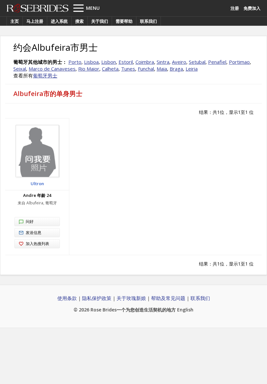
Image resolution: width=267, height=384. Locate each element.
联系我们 (148, 21)
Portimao (239, 62)
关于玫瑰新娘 (131, 298)
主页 (14, 21)
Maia (162, 68)
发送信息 (33, 232)
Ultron (37, 183)
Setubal (197, 62)
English (185, 310)
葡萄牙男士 (45, 75)
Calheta (110, 68)
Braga (176, 68)
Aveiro (179, 62)
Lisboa (91, 62)
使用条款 (67, 298)
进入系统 (59, 21)
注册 (235, 8)
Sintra (163, 62)
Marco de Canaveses (52, 68)
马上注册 (34, 21)
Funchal (146, 68)
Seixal (19, 68)
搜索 (79, 21)
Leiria (192, 68)
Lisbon (108, 62)
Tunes (128, 68)
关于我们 (99, 21)
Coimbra (144, 62)
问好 (30, 221)
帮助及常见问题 (168, 298)
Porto (74, 62)
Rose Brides (37, 8)
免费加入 (252, 8)
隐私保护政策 (96, 298)
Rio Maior (88, 68)
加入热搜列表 (37, 243)
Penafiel (217, 62)
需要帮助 (124, 21)
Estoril (126, 62)
